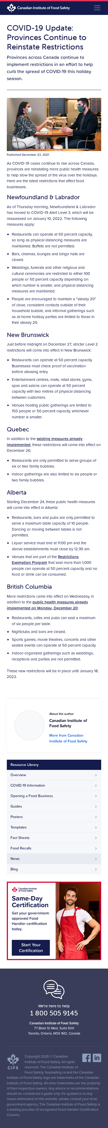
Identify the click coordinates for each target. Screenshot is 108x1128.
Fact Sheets (20, 837)
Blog (14, 869)
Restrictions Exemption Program (45, 559)
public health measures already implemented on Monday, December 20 (47, 605)
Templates (18, 827)
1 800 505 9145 (54, 1013)
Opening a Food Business (31, 795)
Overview (18, 774)
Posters (16, 816)
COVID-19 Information (27, 785)
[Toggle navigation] (97, 8)
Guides (16, 806)
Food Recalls (20, 848)
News (15, 858)
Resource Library (24, 764)
